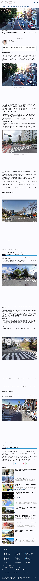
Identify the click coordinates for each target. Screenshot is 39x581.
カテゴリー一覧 (11, 569)
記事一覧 (4, 569)
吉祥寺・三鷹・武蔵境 (29, 559)
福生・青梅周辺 (28, 562)
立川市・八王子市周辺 (18, 562)
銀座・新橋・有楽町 (6, 550)
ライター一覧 (23, 569)
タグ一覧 (17, 569)
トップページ (4, 6)
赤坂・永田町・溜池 (17, 553)
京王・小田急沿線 (6, 558)
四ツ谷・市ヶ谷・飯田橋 (29, 553)
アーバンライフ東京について (7, 572)
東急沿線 (27, 557)
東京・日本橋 (17, 550)
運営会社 (15, 572)
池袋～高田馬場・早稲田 (18, 552)
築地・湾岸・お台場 (6, 557)
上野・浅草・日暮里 (17, 554)
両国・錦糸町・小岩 (29, 555)
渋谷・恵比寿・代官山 (29, 550)
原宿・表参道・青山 (29, 552)
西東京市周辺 (5, 562)
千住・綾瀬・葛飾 (17, 559)
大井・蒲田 (16, 557)
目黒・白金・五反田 (6, 555)
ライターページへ (11, 44)
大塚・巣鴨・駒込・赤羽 (18, 555)
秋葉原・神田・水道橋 (7, 554)
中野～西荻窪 (17, 558)
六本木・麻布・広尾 (6, 553)
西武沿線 (27, 558)
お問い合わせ (31, 572)
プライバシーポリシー (22, 572)
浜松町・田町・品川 (29, 554)
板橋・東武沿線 (6, 559)
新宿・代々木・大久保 (7, 552)
